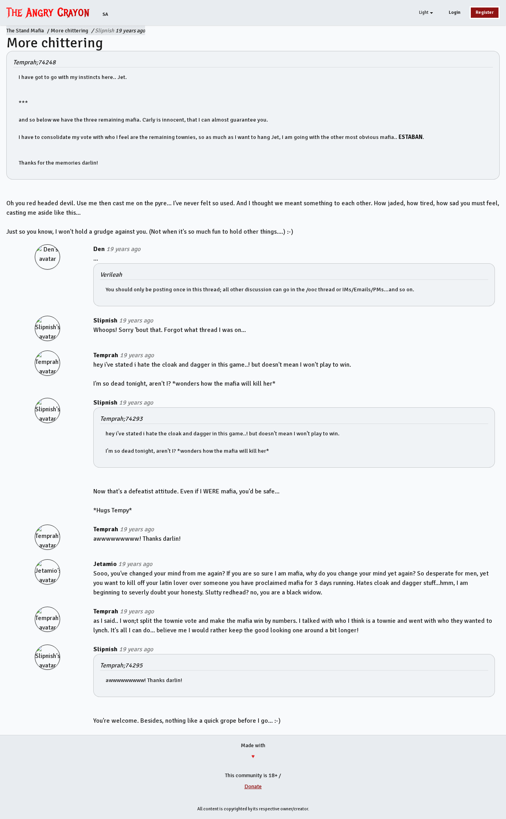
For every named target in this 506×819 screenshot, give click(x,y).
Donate (253, 786)
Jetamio (105, 564)
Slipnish (104, 30)
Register (485, 12)
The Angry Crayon (49, 12)
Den (99, 249)
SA (105, 14)
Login (455, 12)
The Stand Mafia (25, 30)
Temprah (105, 355)
